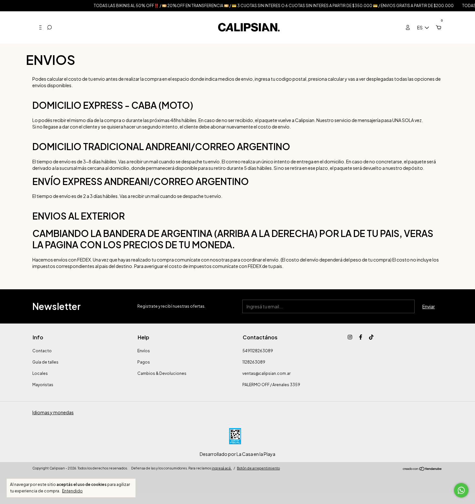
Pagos (143, 362)
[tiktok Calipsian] (371, 337)
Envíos (143, 350)
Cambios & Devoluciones (161, 373)
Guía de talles (45, 362)
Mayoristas (42, 384)
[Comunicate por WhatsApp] (461, 490)
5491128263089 (257, 350)
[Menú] (37, 27)
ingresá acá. (222, 468)
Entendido (72, 491)
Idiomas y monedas (53, 412)
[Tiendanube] (422, 469)
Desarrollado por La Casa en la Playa (237, 454)
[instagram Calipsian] (350, 337)
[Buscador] (49, 27)
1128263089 (253, 362)
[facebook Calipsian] (360, 337)
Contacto (42, 350)
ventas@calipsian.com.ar (266, 373)
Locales (40, 373)
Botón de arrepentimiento (258, 468)
